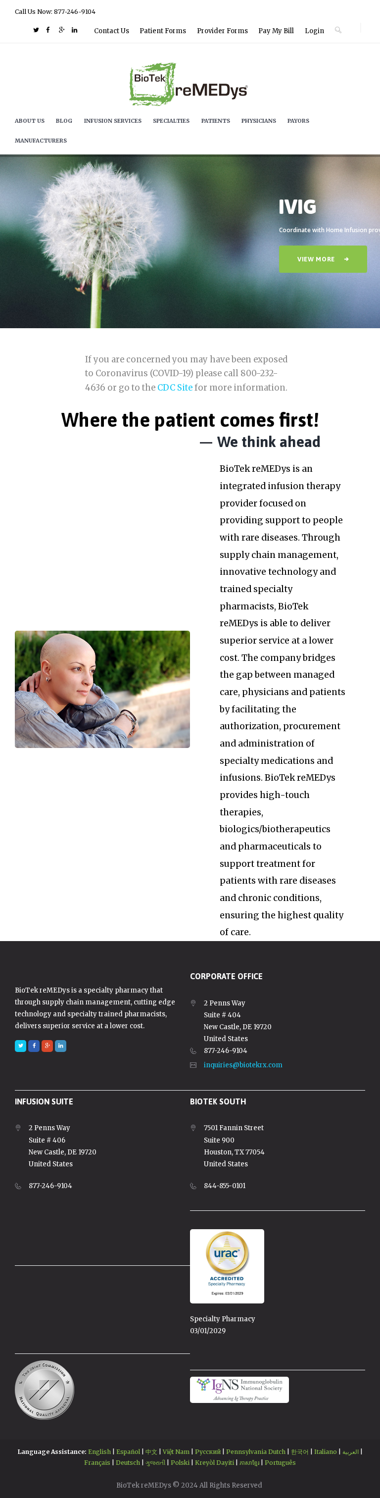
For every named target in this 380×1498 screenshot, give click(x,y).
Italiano (325, 1451)
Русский (208, 1451)
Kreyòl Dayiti (214, 1462)
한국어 (300, 1451)
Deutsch (128, 1462)
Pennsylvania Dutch (255, 1451)
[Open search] (338, 29)
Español (128, 1451)
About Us (30, 120)
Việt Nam (176, 1451)
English (99, 1451)
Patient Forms (163, 31)
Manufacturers (41, 140)
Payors (298, 120)
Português (280, 1462)
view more (316, 259)
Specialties (171, 120)
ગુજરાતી (155, 1462)
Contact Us (111, 31)
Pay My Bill (276, 31)
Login (314, 31)
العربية (350, 1451)
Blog (64, 120)
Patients (215, 120)
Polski (180, 1462)
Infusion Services (113, 120)
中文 (151, 1451)
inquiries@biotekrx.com (243, 1065)
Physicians (258, 120)
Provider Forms (222, 31)
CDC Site (174, 388)
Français (97, 1462)
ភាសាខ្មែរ (249, 1462)
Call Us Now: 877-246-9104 (55, 11)
